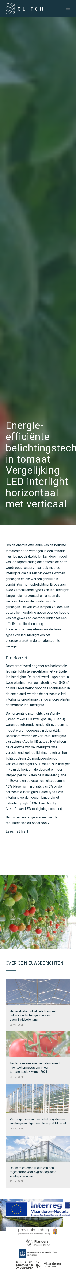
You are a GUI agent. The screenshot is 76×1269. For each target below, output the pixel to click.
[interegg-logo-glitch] (38, 1209)
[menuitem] (68, 8)
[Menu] (68, 8)
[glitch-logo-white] (31, 8)
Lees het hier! (17, 832)
